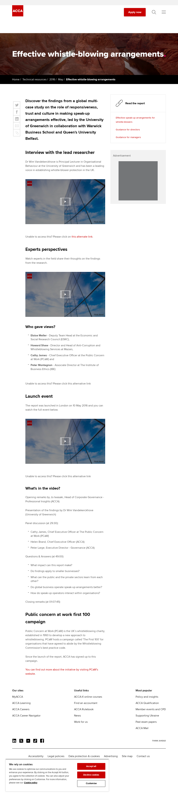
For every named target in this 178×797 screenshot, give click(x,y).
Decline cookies (91, 774)
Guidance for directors (128, 129)
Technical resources (34, 79)
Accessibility (35, 756)
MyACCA (17, 697)
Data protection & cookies (84, 756)
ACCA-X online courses (88, 697)
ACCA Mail (142, 728)
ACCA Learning (21, 703)
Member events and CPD (151, 709)
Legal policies (56, 756)
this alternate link (82, 236)
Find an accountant (85, 703)
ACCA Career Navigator (26, 715)
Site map (127, 756)
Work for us (81, 722)
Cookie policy (30, 782)
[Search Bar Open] (154, 12)
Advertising (111, 756)
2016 (52, 79)
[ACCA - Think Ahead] (17, 15)
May (60, 79)
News (77, 715)
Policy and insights (147, 697)
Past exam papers (146, 722)
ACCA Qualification (147, 703)
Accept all (91, 766)
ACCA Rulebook (84, 709)
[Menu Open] (164, 12)
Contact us (143, 756)
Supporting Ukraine (147, 715)
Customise (91, 783)
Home (15, 79)
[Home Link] (159, 740)
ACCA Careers (20, 709)
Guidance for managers (128, 137)
